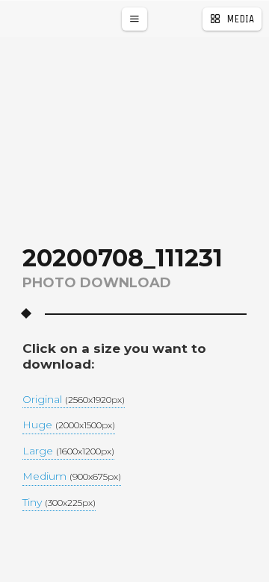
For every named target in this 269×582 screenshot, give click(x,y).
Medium (71, 477)
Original (73, 400)
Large (68, 451)
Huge (68, 425)
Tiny (59, 503)
